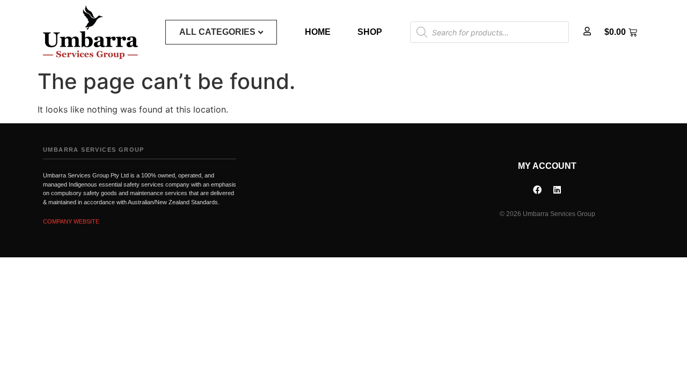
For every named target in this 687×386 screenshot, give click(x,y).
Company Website (71, 221)
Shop (369, 31)
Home (318, 31)
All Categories (217, 31)
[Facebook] (537, 189)
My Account (547, 165)
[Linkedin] (557, 189)
